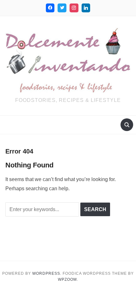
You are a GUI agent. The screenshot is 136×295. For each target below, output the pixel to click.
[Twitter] (62, 8)
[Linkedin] (86, 8)
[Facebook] (50, 8)
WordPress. (46, 273)
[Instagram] (74, 8)
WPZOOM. (68, 279)
